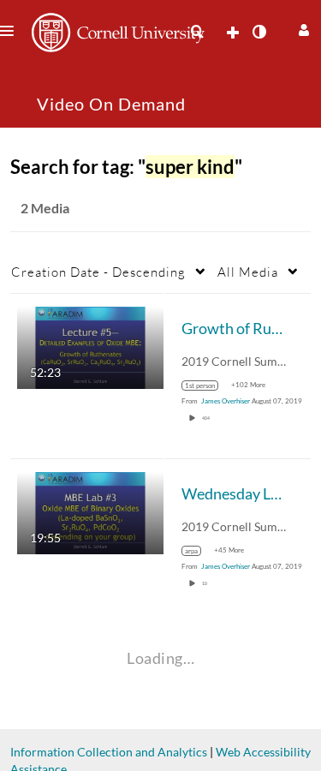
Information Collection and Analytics (108, 751)
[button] (302, 28)
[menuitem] (197, 31)
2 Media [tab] (45, 208)
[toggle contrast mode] (258, 31)
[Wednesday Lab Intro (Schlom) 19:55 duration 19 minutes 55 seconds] (90, 512)
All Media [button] (247, 271)
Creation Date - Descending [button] (98, 271)
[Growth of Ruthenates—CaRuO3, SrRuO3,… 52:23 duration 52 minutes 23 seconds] (90, 346)
